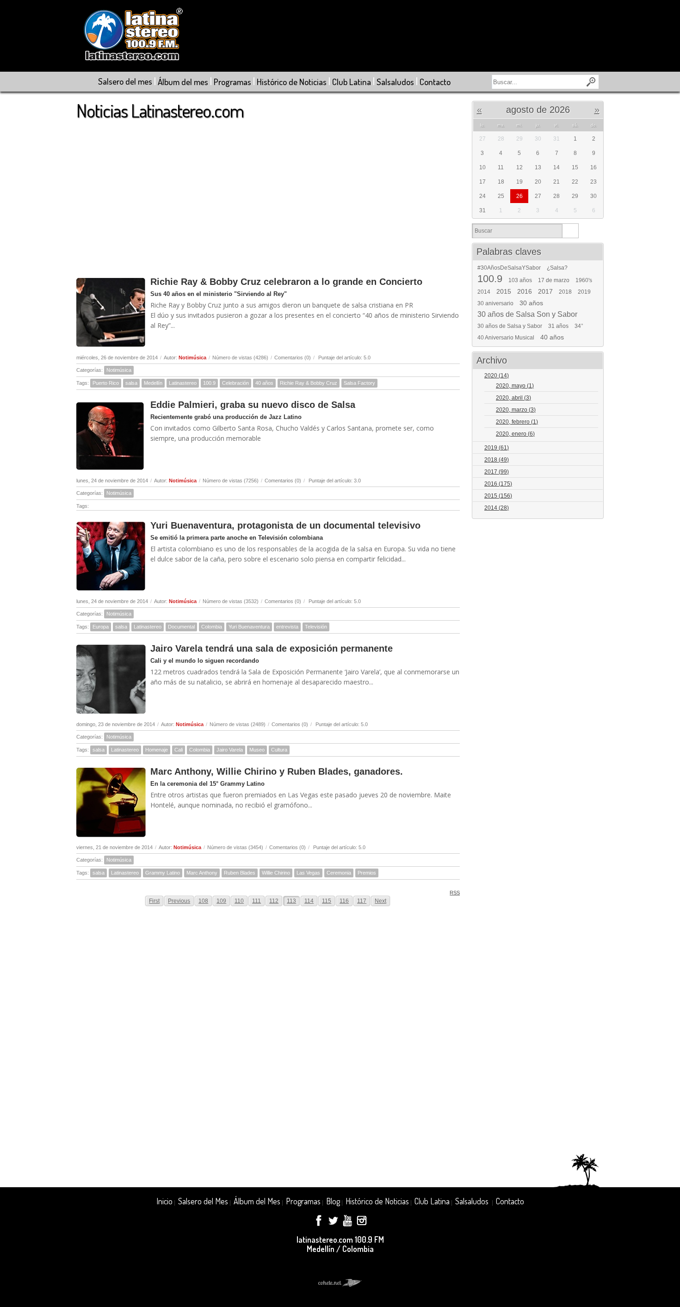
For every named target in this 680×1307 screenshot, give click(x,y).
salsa (131, 383)
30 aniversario (495, 303)
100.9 (209, 383)
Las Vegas (308, 872)
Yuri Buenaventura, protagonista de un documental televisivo (285, 525)
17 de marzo (553, 280)
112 (273, 901)
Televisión (316, 626)
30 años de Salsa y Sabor (509, 326)
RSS (455, 892)
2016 (524, 291)
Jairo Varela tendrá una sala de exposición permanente (271, 648)
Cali (178, 749)
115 (326, 901)
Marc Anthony (201, 872)
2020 (496, 375)
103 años (520, 280)
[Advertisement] (268, 194)
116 (344, 901)
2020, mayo (515, 385)
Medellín (153, 383)
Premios (367, 872)
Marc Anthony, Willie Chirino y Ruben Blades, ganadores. (276, 771)
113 (291, 901)
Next (380, 901)
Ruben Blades (239, 872)
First (154, 901)
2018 (565, 292)
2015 (503, 291)
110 (239, 901)
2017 (545, 291)
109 (221, 901)
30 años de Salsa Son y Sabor (527, 314)
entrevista (287, 626)
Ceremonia (339, 872)
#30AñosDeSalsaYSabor (509, 268)
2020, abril (513, 398)
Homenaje (156, 749)
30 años (531, 303)
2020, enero (515, 434)
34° (579, 326)
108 (203, 901)
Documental (181, 626)
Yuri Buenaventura (249, 626)
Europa (101, 626)
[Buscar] (570, 231)
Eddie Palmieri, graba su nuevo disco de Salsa (252, 405)
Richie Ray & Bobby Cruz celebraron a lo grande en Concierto (286, 282)
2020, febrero (517, 422)
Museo (257, 749)
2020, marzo (516, 410)
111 (256, 901)
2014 (483, 292)
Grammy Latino (162, 872)
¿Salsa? (557, 268)
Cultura (279, 749)
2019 (584, 292)
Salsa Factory (359, 383)
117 (361, 901)
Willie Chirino (276, 872)
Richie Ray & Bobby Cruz (308, 383)
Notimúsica (192, 357)
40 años (264, 383)
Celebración (235, 383)
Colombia (211, 626)
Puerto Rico (106, 383)
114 (309, 901)
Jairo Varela (229, 749)
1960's (583, 280)
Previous (179, 901)
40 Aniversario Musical (505, 337)
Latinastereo (183, 383)
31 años (558, 326)
